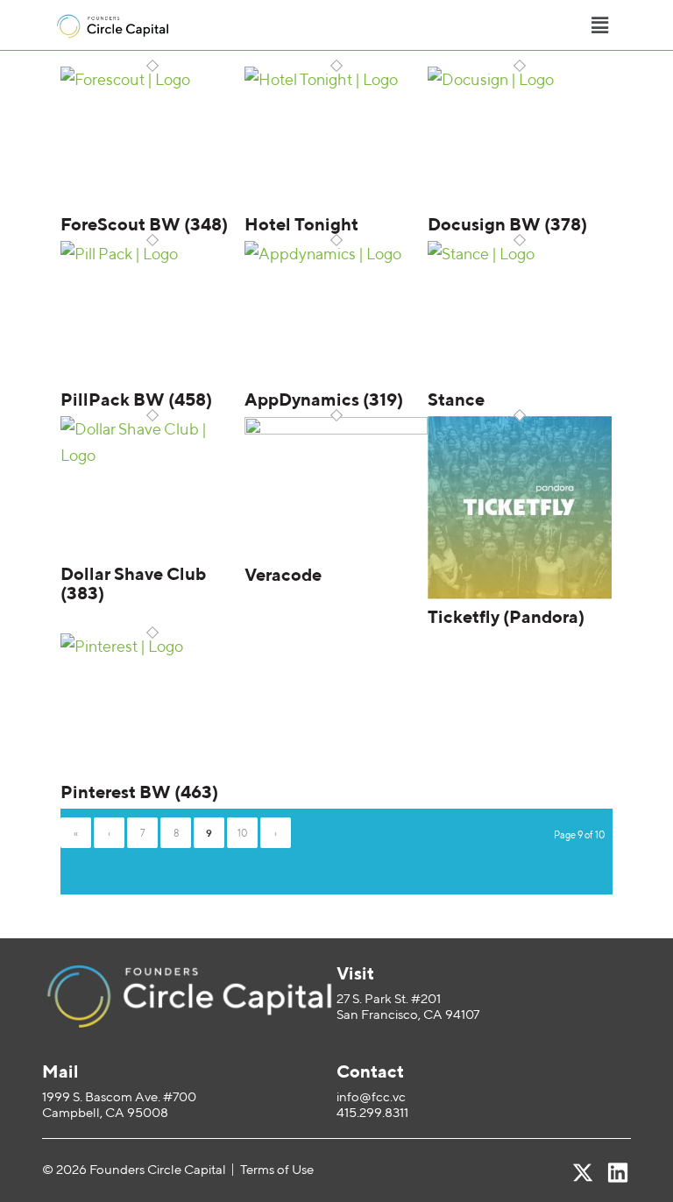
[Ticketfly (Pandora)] (520, 593)
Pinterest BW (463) (139, 791)
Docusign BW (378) (507, 224)
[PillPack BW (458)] (152, 253)
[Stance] (520, 253)
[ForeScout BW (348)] (152, 79)
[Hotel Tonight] (336, 79)
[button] (599, 25)
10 (242, 832)
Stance (456, 399)
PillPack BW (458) (136, 399)
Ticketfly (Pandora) (506, 616)
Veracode (283, 574)
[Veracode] (336, 429)
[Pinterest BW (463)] (152, 646)
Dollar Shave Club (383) (133, 583)
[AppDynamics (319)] (336, 253)
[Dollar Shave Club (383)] (152, 455)
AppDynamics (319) (323, 399)
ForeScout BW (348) (144, 224)
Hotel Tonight (301, 224)
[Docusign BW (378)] (520, 79)
